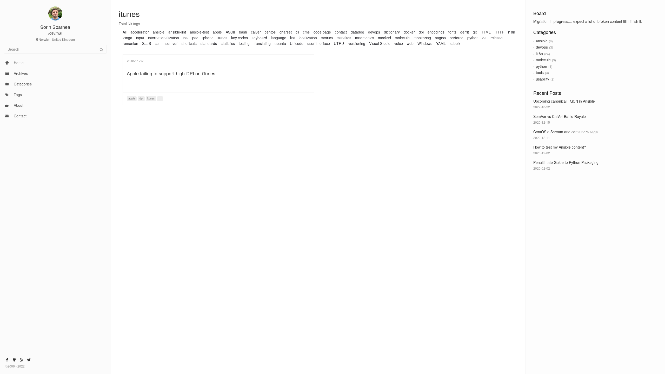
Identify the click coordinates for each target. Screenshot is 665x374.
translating (262, 43)
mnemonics (364, 37)
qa (484, 37)
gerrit (464, 32)
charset (286, 32)
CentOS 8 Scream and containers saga (565, 131)
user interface (318, 43)
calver (256, 32)
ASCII (230, 32)
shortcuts (189, 43)
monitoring (422, 37)
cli (297, 32)
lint (292, 37)
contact (341, 32)
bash (243, 32)
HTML (486, 32)
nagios (440, 37)
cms (306, 32)
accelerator (139, 32)
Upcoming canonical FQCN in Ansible (564, 101)
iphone (208, 37)
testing (244, 43)
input (140, 37)
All (125, 32)
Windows (424, 43)
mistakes (344, 37)
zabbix (455, 43)
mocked (384, 37)
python (541, 66)
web (410, 43)
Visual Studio (379, 43)
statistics (228, 43)
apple (217, 32)
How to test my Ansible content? (559, 147)
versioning (356, 43)
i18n (539, 53)
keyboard (259, 37)
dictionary (392, 32)
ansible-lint (177, 32)
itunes (222, 37)
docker (409, 32)
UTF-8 (339, 43)
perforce (456, 37)
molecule (543, 59)
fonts (452, 32)
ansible (542, 40)
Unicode (296, 43)
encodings (436, 32)
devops (542, 47)
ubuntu (280, 43)
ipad (194, 37)
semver (171, 43)
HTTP (499, 32)
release (496, 37)
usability (542, 79)
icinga (127, 37)
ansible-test (199, 32)
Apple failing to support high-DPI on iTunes (171, 73)
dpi (421, 32)
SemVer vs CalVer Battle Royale (559, 116)
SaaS (146, 43)
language (278, 37)
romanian (130, 43)
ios (185, 37)
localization (308, 37)
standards (209, 43)
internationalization (163, 37)
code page (322, 32)
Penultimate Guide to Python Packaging (565, 162)
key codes (239, 37)
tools (540, 72)
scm (158, 43)
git (475, 32)
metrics (327, 37)
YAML (441, 43)
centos (270, 32)
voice (398, 43)
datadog (357, 32)
